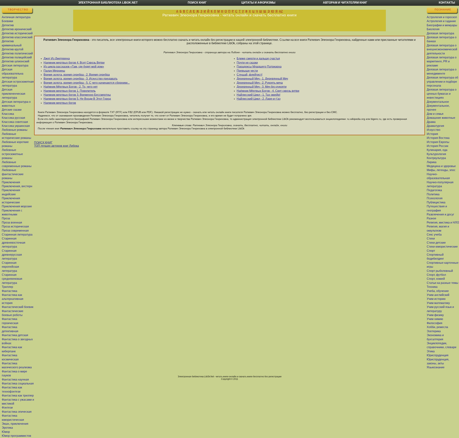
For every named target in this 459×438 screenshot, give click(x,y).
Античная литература (16, 17)
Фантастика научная (15, 379)
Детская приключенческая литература (13, 93)
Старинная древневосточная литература (13, 242)
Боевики (7, 21)
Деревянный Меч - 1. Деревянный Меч (262, 78)
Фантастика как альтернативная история (12, 299)
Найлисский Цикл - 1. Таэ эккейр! (258, 94)
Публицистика (436, 202)
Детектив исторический (17, 33)
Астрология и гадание (441, 21)
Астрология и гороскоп (442, 17)
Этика (431, 351)
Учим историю (436, 298)
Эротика (7, 427)
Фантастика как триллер (18, 395)
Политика (433, 194)
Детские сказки (12, 109)
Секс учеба (434, 234)
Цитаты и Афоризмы (258, 2)
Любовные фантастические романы (12, 174)
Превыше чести (247, 70)
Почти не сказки (247, 62)
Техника (432, 286)
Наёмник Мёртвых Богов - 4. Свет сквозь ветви (268, 90)
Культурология (436, 154)
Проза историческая (15, 226)
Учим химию (435, 319)
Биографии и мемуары (442, 25)
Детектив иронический (17, 29)
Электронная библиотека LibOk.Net (108, 2)
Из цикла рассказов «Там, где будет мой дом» (74, 66)
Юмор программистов (16, 435)
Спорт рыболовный (440, 270)
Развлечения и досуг (440, 214)
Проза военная (12, 222)
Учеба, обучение (438, 290)
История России (437, 145)
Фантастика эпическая (17, 411)
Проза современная (15, 230)
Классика (8, 113)
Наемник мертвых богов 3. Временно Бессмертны (77, 94)
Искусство (433, 129)
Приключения (11, 182)
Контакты (447, 2)
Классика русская (13, 117)
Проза (6, 218)
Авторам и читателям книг (345, 2)
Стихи (431, 238)
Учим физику (435, 315)
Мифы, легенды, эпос (441, 170)
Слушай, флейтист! (249, 74)
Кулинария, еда (437, 149)
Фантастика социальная (18, 383)
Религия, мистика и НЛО (443, 222)
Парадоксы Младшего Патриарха (259, 66)
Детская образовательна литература (12, 73)
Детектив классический (17, 37)
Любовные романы (14, 129)
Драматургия (435, 125)
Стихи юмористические (442, 246)
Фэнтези (7, 407)
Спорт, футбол (436, 274)
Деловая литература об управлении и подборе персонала (442, 81)
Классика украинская (16, 125)
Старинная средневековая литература (12, 278)
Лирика (431, 162)
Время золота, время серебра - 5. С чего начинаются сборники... (87, 82)
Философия (434, 323)
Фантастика (9, 290)
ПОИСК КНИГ (43, 142)
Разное (431, 218)
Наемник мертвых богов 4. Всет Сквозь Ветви (74, 62)
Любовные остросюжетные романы (12, 154)
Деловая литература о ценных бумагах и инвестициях (441, 93)
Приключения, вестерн (17, 186)
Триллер (7, 286)
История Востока (438, 137)
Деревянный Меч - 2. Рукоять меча (260, 82)
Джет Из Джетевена (57, 58)
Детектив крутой (12, 49)
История (432, 133)
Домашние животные (441, 117)
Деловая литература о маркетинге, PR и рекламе (441, 61)
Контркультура (436, 158)
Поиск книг (197, 2)
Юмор (6, 431)
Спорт (431, 250)
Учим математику (438, 303)
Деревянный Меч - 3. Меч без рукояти (262, 86)
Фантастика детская (15, 335)
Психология (435, 198)
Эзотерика (434, 331)
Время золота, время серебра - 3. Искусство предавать (80, 78)
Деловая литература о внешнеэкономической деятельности (442, 49)
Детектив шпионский (15, 61)
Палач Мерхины (54, 70)
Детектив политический (17, 53)
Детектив (8, 25)
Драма (431, 121)
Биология (433, 29)
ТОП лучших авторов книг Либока (56, 145)
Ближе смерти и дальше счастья (258, 58)
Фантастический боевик (17, 306)
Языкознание (435, 367)
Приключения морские (17, 206)
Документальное (438, 101)
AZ (281, 11)
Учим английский (438, 294)
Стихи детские (436, 242)
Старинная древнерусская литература (12, 254)
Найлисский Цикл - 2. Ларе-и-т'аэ (258, 98)
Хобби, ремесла (437, 327)
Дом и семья (435, 113)
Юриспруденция (437, 355)
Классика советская (15, 121)
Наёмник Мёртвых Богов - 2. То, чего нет (71, 86)
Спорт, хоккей (436, 278)
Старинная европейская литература (10, 266)
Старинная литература (17, 234)
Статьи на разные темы (442, 282)
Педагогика (434, 190)
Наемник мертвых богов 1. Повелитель (70, 90)
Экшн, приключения (15, 423)
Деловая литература (440, 33)
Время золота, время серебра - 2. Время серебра (77, 74)
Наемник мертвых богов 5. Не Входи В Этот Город (77, 98)
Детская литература (15, 65)
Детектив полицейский (17, 57)
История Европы (438, 142)
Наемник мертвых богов (60, 102)
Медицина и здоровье (441, 166)
